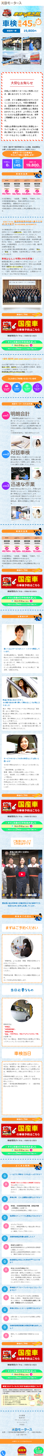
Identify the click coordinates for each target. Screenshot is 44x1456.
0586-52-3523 (30, 336)
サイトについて (22, 1422)
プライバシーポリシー (22, 1420)
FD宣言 (22, 1424)
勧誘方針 (22, 1418)
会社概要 (22, 1415)
